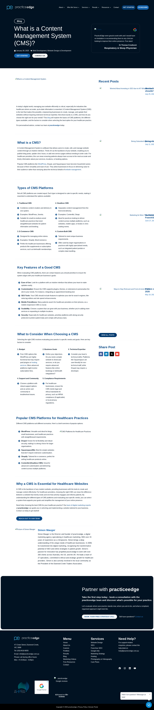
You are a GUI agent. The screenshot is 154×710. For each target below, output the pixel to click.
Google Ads (95, 651)
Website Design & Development (59, 51)
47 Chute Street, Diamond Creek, (26, 645)
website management (73, 169)
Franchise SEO (96, 648)
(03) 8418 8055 (22, 651)
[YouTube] (135, 669)
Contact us (139, 617)
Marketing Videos (69, 659)
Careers (66, 648)
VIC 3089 (17, 647)
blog (49, 118)
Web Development (40, 51)
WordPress (42, 164)
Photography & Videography (101, 659)
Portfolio (66, 651)
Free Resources (69, 662)
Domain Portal (93, 707)
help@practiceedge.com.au (128, 651)
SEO (92, 645)
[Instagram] (125, 669)
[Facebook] (119, 669)
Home (65, 642)
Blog (65, 656)
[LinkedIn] (130, 669)
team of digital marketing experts (79, 505)
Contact (66, 665)
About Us (66, 645)
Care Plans (95, 662)
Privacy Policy (82, 707)
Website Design (97, 642)
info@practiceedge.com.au (29, 654)
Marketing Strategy (98, 654)
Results (66, 654)
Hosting (94, 656)
